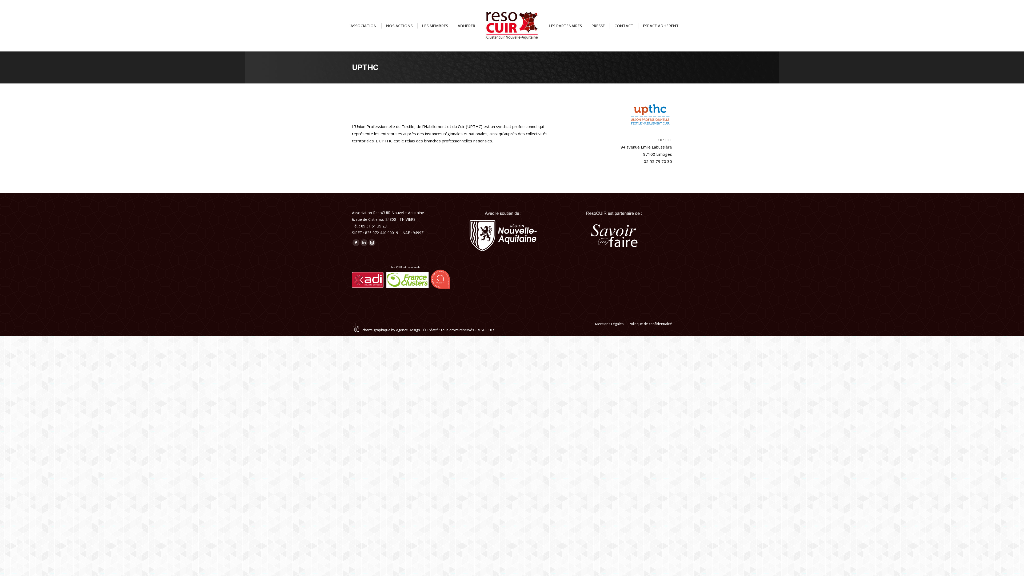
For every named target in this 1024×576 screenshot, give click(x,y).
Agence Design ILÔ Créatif (417, 329)
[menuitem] (362, 26)
